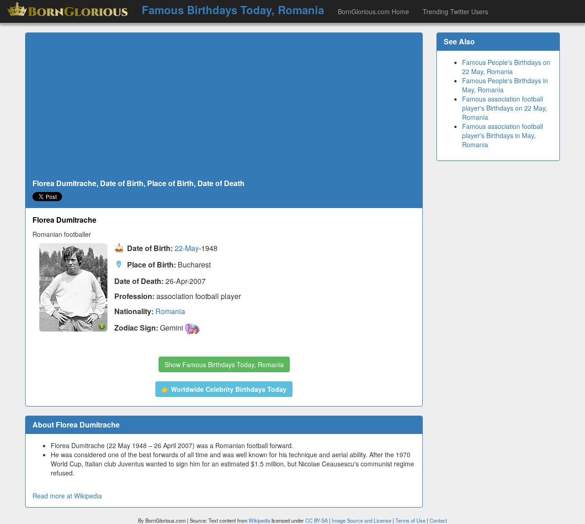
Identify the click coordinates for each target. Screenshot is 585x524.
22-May (187, 248)
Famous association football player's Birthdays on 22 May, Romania (504, 108)
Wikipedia (259, 520)
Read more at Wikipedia (67, 495)
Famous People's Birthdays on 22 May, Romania (506, 67)
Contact (438, 520)
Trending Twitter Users (455, 11)
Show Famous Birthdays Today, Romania (224, 364)
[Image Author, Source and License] (102, 325)
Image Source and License (361, 520)
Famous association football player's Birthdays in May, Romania (502, 135)
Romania (170, 311)
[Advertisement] (223, 106)
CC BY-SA (316, 520)
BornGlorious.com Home (373, 11)
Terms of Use (411, 520)
